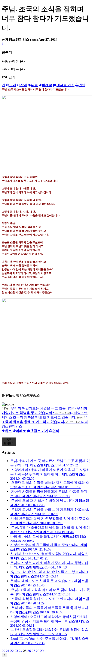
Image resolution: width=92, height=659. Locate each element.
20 (3, 651)
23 (16, 651)
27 (33, 651)
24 (20, 651)
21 (7, 651)
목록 (9, 441)
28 (37, 651)
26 (29, 651)
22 (12, 651)
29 (42, 651)
